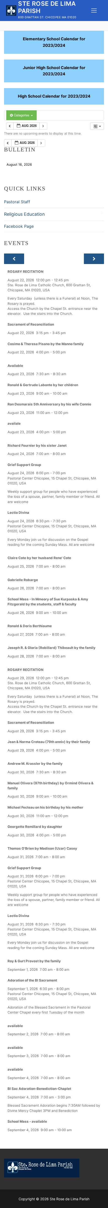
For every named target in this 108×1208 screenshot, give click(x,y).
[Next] (94, 259)
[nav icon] (94, 10)
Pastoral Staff (17, 201)
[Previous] (14, 259)
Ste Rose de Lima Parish (47, 7)
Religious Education (24, 214)
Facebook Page (19, 226)
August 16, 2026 (19, 164)
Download (46, 164)
